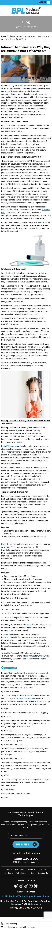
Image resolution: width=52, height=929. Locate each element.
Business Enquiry (10, 924)
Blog (11, 36)
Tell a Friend (21, 873)
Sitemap (42, 869)
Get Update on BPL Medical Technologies (19, 927)
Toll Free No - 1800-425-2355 (27, 27)
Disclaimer (20, 869)
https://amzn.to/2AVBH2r (34, 655)
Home (3, 36)
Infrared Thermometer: (10, 467)
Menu (42, 2)
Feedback (8, 873)
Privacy (31, 869)
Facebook (16, 886)
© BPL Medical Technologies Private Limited (26, 896)
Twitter (26, 886)
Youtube (36, 886)
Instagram (31, 886)
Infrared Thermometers (26, 698)
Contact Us (43, 873)
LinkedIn (21, 886)
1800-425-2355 (26, 859)
